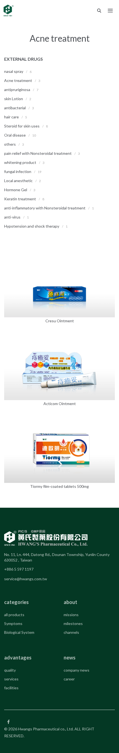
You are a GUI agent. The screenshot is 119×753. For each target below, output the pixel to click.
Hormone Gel (15, 189)
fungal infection (17, 171)
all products (14, 614)
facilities (11, 687)
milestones (73, 623)
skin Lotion (13, 98)
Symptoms (13, 623)
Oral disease (15, 135)
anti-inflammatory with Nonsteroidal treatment (45, 208)
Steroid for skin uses (22, 126)
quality (10, 670)
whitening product (20, 162)
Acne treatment (18, 80)
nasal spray (13, 71)
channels (71, 632)
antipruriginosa (17, 89)
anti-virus (12, 217)
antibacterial (15, 107)
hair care (11, 117)
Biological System (19, 632)
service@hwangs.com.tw (25, 578)
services (11, 679)
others (10, 144)
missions (71, 614)
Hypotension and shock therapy (31, 226)
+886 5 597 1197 (18, 569)
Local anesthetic (18, 180)
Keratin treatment (20, 198)
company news (76, 670)
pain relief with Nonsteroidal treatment (38, 153)
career (69, 679)
